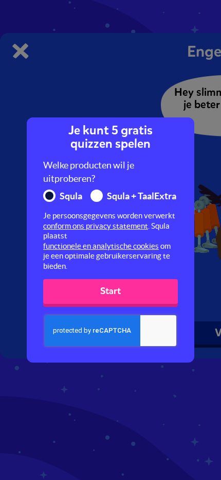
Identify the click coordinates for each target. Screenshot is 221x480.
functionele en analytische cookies (101, 246)
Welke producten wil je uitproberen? (88, 172)
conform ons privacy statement (95, 225)
